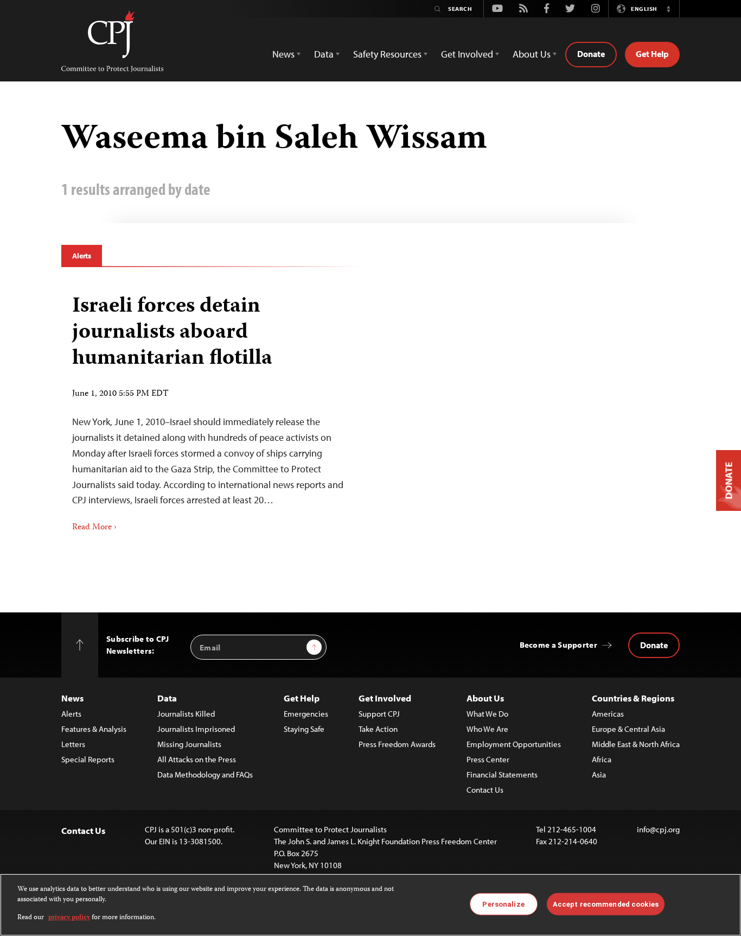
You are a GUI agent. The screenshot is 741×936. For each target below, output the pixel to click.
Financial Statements (502, 774)
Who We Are (487, 729)
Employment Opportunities (514, 744)
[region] (370, 905)
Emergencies (306, 714)
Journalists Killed (186, 714)
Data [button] (324, 54)
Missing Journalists (189, 744)
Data (167, 698)
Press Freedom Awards (397, 744)
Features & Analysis (93, 729)
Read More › (94, 528)
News (72, 698)
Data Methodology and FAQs (205, 774)
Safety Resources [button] (387, 54)
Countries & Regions (633, 698)
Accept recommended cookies (606, 904)
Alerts (81, 256)
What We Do (487, 714)
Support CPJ (379, 714)
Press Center (488, 759)
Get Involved (385, 698)
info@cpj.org (658, 829)
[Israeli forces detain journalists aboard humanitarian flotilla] (211, 410)
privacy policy (69, 918)
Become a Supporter (558, 645)
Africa (601, 759)
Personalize (503, 904)
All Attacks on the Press (196, 759)
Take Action (378, 729)
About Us (485, 698)
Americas (608, 714)
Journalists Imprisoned (196, 729)
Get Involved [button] (467, 54)
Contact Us (485, 790)
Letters (73, 744)
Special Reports (87, 759)
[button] (668, 8)
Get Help (652, 53)
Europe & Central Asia (628, 729)
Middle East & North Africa (636, 744)
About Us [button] (532, 54)
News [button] (283, 54)
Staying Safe (304, 729)
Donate (591, 53)
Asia (599, 774)
